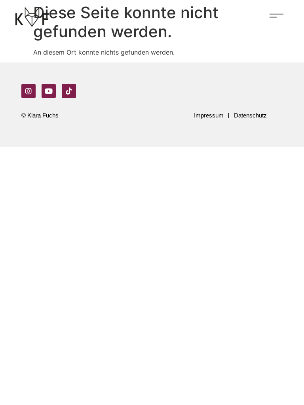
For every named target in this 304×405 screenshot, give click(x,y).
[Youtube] (49, 91)
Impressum (209, 115)
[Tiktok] (69, 91)
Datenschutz (250, 115)
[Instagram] (28, 91)
